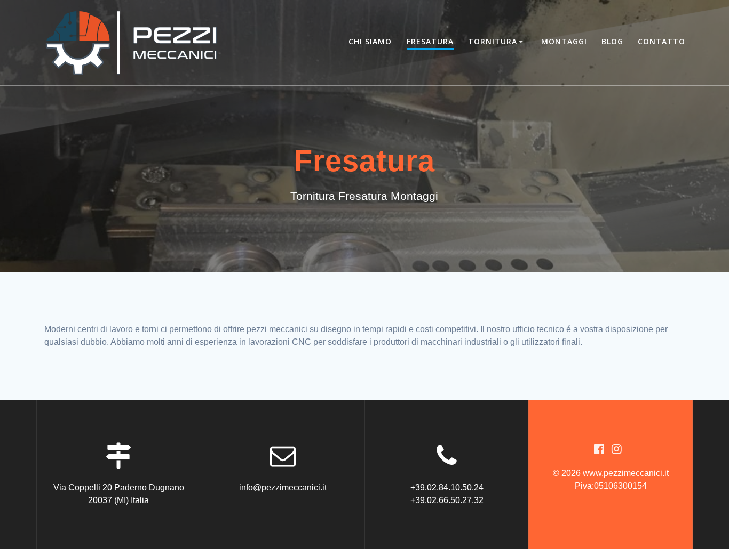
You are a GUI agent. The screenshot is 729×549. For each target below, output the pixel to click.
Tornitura (492, 41)
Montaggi (564, 41)
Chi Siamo (370, 41)
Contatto (661, 41)
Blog (612, 41)
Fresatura (430, 41)
